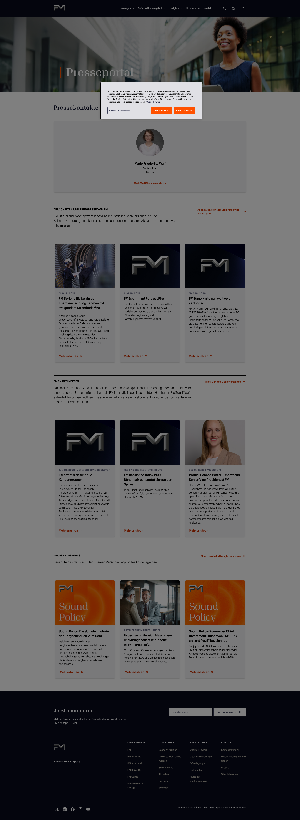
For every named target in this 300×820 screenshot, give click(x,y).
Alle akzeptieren (184, 110)
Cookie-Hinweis (153, 102)
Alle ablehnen (161, 110)
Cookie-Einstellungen (119, 110)
